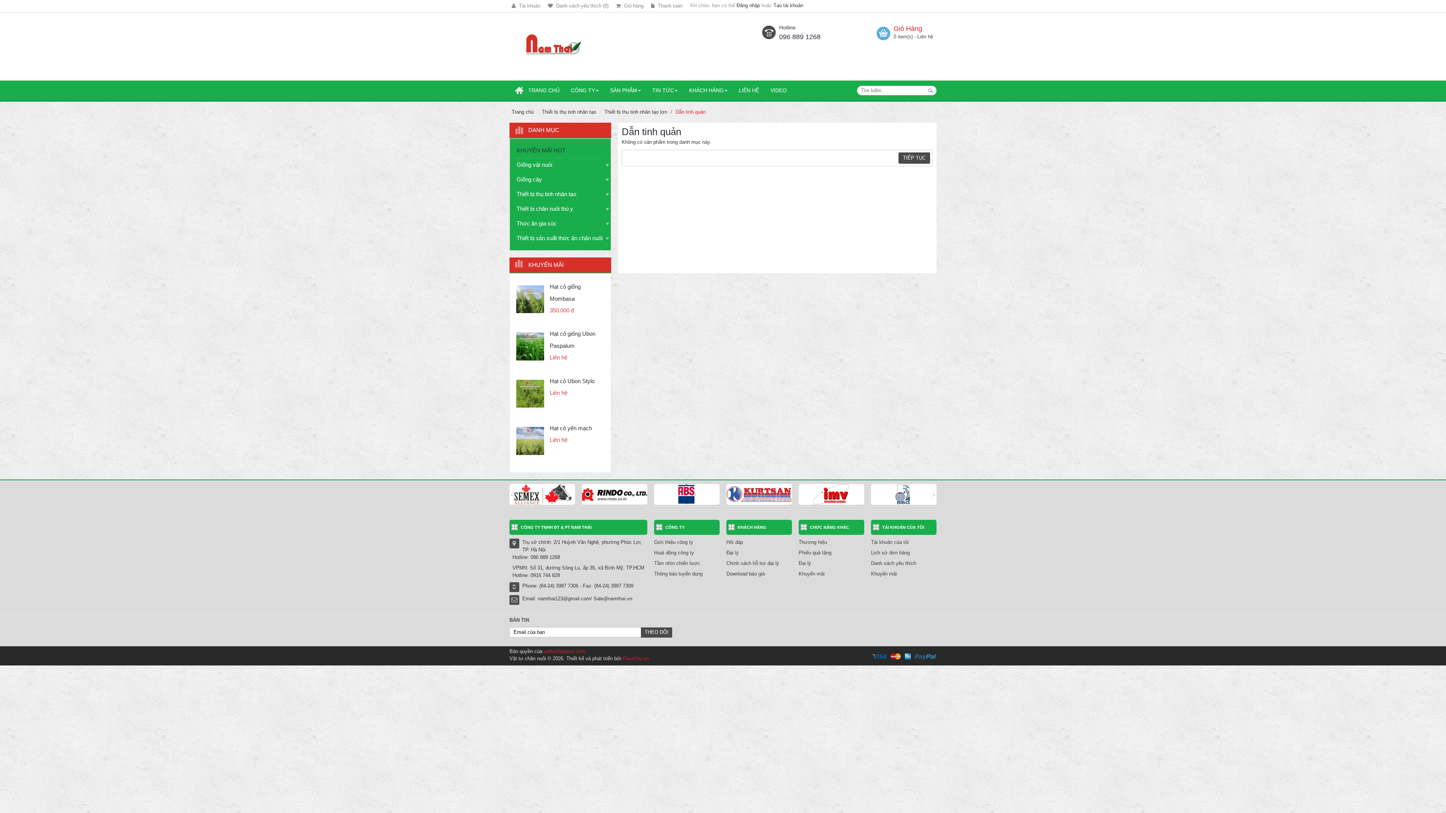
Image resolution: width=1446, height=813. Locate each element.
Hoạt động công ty (674, 553)
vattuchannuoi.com (564, 651)
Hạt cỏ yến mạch (571, 428)
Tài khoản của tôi (890, 542)
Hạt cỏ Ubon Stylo (572, 381)
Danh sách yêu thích (893, 563)
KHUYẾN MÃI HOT (541, 150)
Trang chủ (523, 112)
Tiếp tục (914, 158)
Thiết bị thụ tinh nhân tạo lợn (635, 112)
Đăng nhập (748, 5)
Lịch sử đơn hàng (890, 553)
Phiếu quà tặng (815, 553)
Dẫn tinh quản (691, 112)
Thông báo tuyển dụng (678, 574)
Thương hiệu (813, 542)
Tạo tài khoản (788, 5)
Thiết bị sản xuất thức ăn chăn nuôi (559, 238)
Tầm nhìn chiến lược (677, 563)
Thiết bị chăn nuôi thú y (545, 209)
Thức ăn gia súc (537, 223)
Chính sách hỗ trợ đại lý (752, 563)
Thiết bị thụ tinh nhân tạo (569, 112)
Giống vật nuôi (534, 164)
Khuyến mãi (812, 574)
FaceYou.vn (636, 658)
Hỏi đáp (734, 542)
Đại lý (732, 553)
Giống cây (529, 179)
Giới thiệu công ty (673, 542)
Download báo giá (745, 574)
